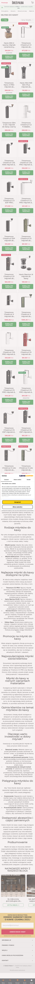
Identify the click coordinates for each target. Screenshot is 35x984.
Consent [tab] (6, 479)
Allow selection (17, 507)
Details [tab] (29, 479)
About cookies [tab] (17, 479)
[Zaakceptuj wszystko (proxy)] (17, 502)
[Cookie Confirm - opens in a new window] (26, 476)
